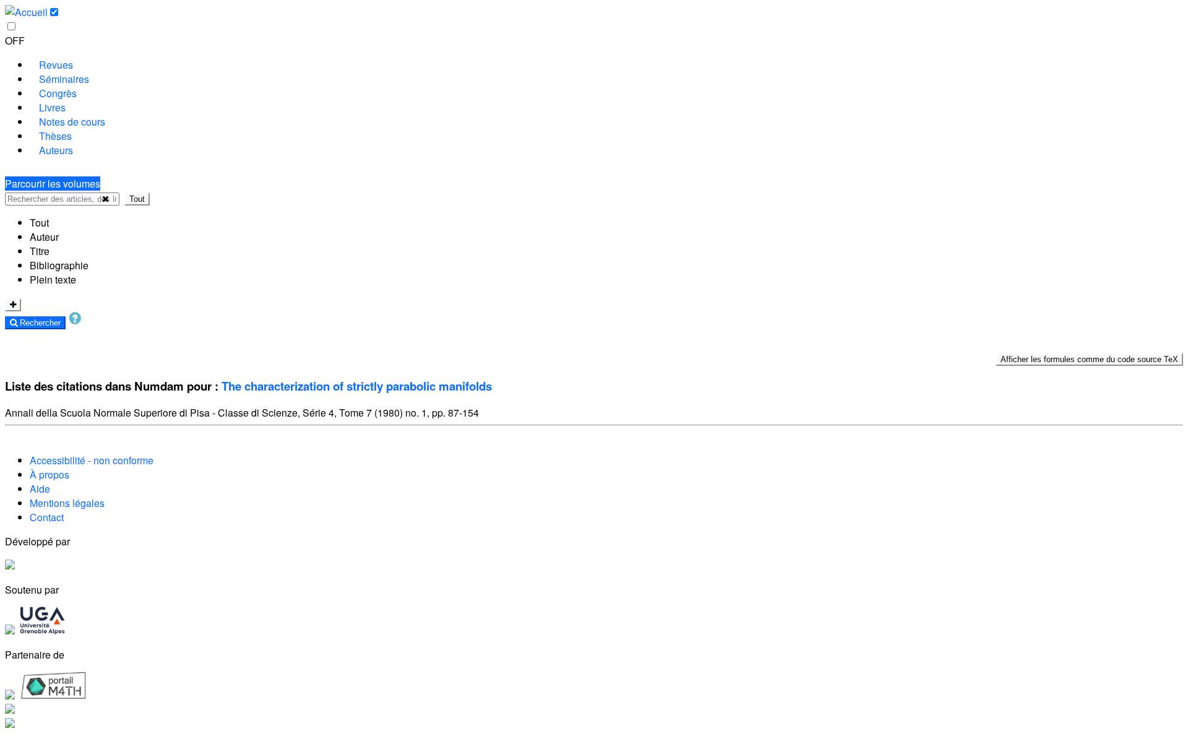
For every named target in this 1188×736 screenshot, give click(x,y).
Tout (137, 199)
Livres (52, 107)
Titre (40, 251)
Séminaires (64, 79)
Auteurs (56, 150)
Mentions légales (67, 503)
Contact (47, 517)
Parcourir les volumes (52, 183)
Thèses (55, 136)
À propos (49, 474)
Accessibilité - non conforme (91, 460)
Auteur (44, 237)
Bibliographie (59, 265)
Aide (40, 489)
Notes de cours (72, 122)
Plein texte (53, 279)
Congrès (58, 93)
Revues (56, 65)
